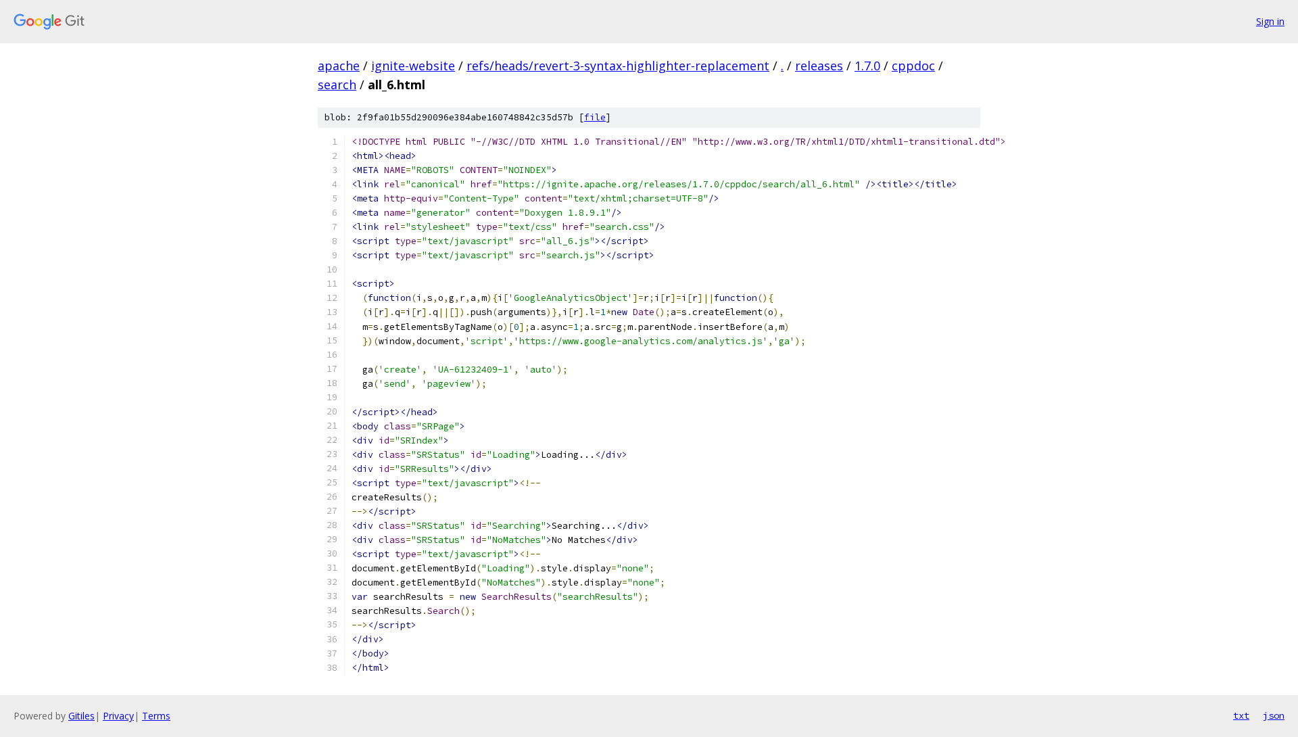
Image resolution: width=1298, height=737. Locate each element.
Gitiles (81, 715)
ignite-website (413, 65)
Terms (156, 715)
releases (819, 65)
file (595, 117)
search (337, 84)
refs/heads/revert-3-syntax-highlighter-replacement (617, 65)
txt (1241, 715)
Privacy (118, 715)
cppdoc (913, 65)
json (1273, 715)
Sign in (1270, 21)
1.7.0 (867, 65)
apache (339, 65)
